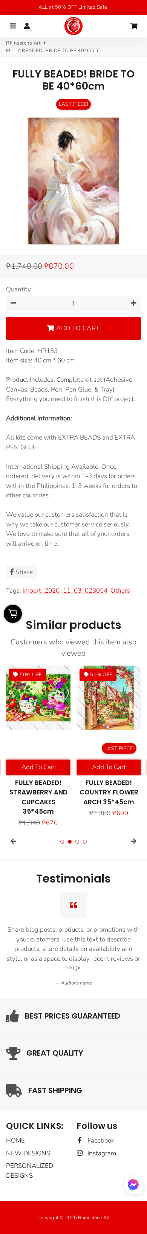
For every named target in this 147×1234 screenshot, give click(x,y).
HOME (15, 1140)
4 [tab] (85, 842)
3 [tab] (77, 842)
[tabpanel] (38, 747)
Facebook (100, 1140)
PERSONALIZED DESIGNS (29, 1170)
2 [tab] (70, 842)
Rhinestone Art (23, 43)
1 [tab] (62, 842)
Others (120, 590)
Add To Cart (38, 767)
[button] (133, 1186)
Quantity (18, 289)
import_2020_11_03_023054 (65, 590)
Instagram (101, 1153)
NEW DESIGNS (28, 1153)
